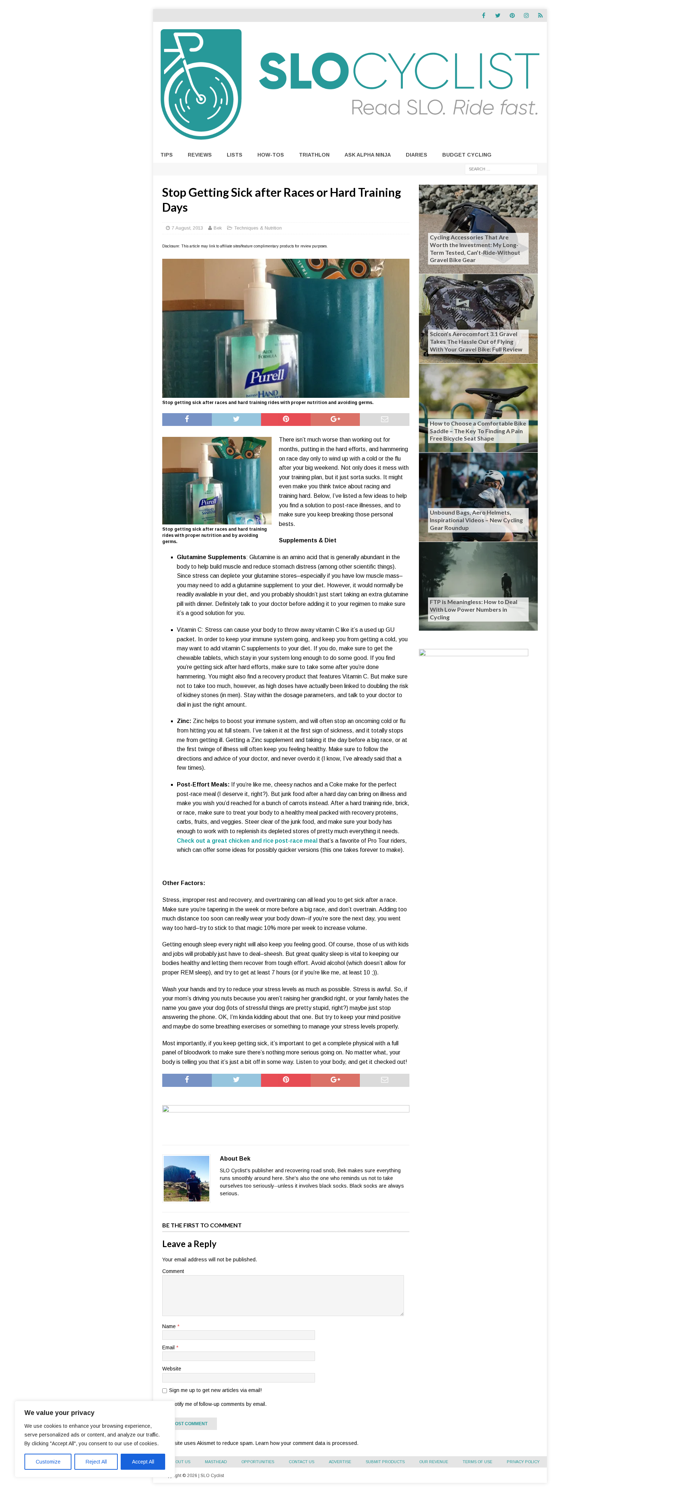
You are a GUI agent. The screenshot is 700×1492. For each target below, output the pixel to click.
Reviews (200, 155)
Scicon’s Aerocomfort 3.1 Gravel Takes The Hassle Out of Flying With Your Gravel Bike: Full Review (476, 341)
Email (169, 1347)
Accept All (143, 1462)
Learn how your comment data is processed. (307, 1443)
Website (171, 1369)
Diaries (416, 155)
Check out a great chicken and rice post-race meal (247, 841)
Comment (173, 1271)
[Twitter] (497, 15)
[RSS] (540, 15)
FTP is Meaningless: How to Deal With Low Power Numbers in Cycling (473, 609)
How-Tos (270, 155)
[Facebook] (483, 15)
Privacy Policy (523, 1462)
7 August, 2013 (187, 228)
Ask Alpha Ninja (368, 155)
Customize (48, 1462)
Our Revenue (433, 1462)
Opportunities (257, 1462)
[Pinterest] (512, 15)
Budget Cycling (466, 155)
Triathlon (314, 155)
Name (169, 1326)
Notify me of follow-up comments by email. (219, 1404)
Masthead (216, 1462)
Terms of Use (477, 1462)
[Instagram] (526, 15)
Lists (234, 155)
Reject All (96, 1462)
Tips (166, 155)
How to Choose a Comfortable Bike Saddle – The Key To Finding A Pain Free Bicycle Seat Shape (478, 431)
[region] (95, 1439)
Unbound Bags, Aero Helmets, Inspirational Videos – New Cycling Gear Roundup (476, 520)
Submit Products (385, 1462)
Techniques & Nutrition (258, 228)
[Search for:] (501, 169)
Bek (218, 228)
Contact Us (301, 1462)
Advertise (340, 1462)
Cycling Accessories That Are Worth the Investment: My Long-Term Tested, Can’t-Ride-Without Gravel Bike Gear (475, 248)
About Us (180, 1462)
